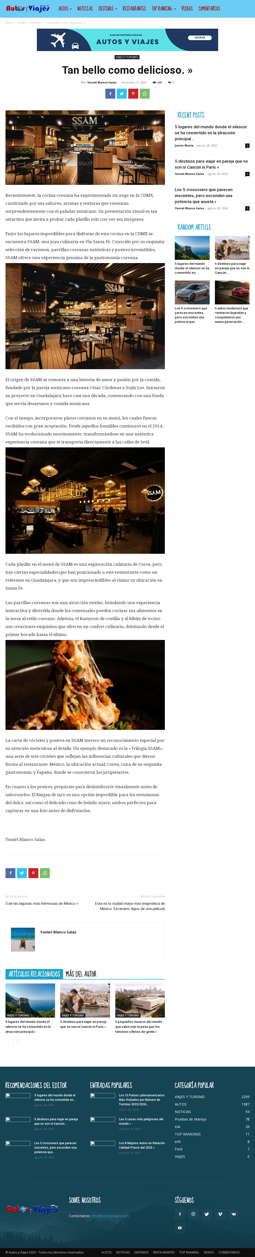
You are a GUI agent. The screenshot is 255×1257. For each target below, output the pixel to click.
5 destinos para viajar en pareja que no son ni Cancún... (232, 268)
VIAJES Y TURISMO (30, 23)
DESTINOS (106, 8)
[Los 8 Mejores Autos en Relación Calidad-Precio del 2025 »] (102, 1149)
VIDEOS (187, 8)
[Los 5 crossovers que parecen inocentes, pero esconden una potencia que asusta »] (192, 292)
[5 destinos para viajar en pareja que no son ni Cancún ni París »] (85, 1000)
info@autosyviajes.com (110, 1215)
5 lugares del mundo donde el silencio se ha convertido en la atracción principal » (28, 1027)
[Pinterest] (133, 94)
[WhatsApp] (145, 94)
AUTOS (63, 8)
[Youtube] (180, 1228)
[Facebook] (110, 94)
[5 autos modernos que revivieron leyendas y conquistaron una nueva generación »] (232, 292)
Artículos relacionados (34, 974)
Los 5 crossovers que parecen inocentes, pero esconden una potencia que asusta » (204, 195)
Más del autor (81, 974)
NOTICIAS (85, 8)
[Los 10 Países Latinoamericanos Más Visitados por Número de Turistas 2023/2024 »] (102, 1102)
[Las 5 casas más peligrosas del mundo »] (102, 1125)
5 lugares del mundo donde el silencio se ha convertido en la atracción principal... (211, 132)
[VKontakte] (234, 1214)
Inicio (9, 23)
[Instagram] (193, 1214)
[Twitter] (122, 94)
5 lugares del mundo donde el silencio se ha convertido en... (192, 268)
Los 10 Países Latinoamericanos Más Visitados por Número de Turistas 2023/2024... (142, 1100)
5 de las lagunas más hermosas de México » (41, 903)
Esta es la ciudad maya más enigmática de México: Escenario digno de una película (130, 906)
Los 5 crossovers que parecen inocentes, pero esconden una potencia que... (55, 1147)
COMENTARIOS (209, 8)
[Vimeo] (220, 1214)
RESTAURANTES (134, 8)
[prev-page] (8, 1042)
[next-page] (16, 1042)
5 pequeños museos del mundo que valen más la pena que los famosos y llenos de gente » (138, 1027)
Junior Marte (184, 145)
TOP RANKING (162, 8)
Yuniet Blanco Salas (102, 82)
